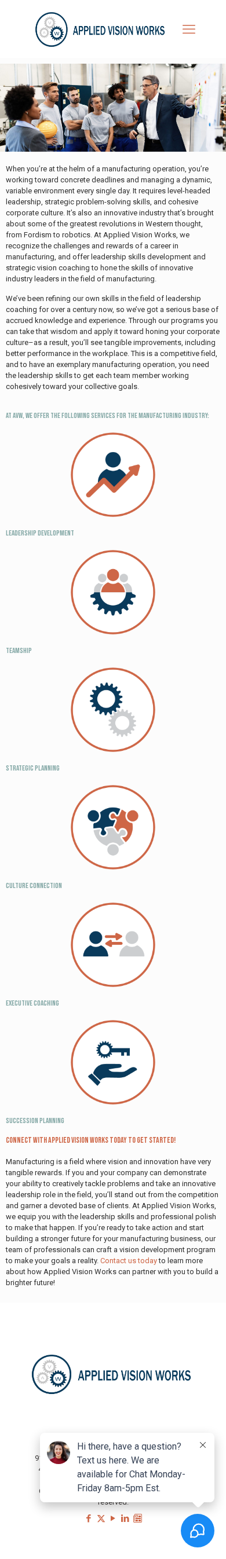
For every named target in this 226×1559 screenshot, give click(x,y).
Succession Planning (35, 1120)
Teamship (19, 650)
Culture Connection (34, 885)
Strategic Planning (33, 768)
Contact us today (128, 1260)
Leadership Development (40, 533)
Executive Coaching (32, 1003)
